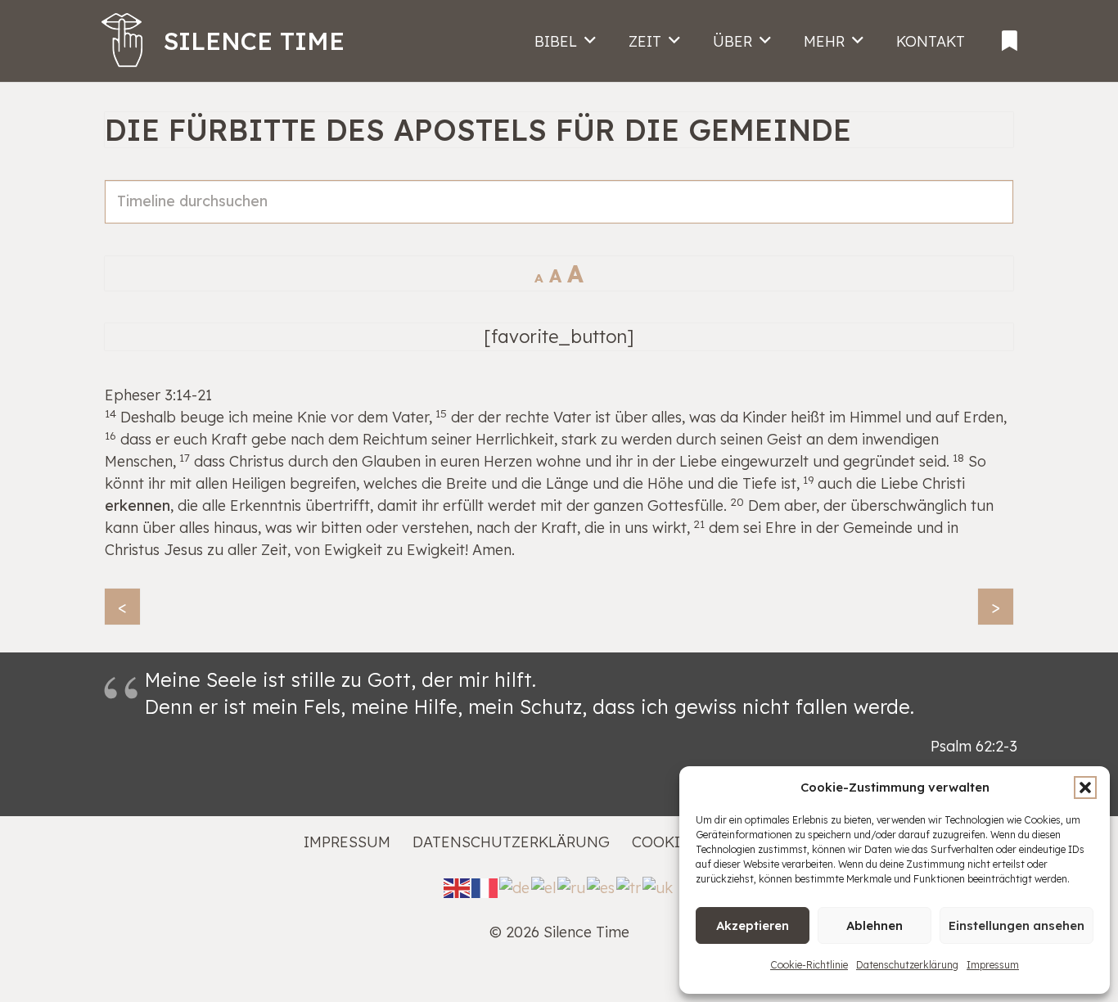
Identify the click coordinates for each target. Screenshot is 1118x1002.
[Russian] (572, 886)
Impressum (993, 965)
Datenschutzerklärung (907, 965)
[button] (1085, 787)
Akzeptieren (752, 925)
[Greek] (544, 886)
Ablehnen (874, 925)
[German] (515, 886)
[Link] (1009, 36)
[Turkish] (629, 886)
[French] (485, 886)
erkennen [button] (137, 505)
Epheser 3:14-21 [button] (158, 395)
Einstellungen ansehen (1016, 925)
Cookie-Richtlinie (809, 965)
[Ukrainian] (658, 886)
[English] (457, 886)
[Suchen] (991, 219)
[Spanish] (601, 886)
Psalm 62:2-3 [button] (974, 746)
